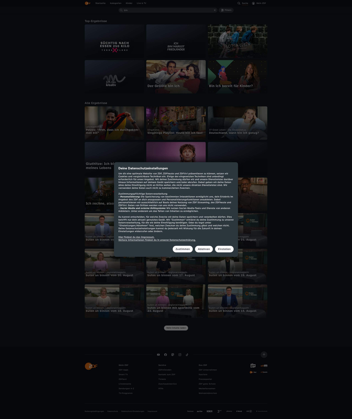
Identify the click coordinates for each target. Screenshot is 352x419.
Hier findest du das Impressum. (136, 237)
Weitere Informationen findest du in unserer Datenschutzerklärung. (157, 240)
